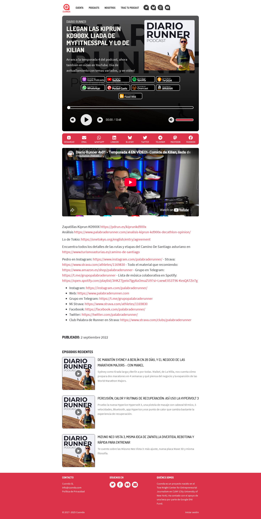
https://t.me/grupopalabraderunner (89, 275)
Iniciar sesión (192, 512)
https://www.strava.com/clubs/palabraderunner (155, 320)
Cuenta (79, 7)
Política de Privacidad (73, 491)
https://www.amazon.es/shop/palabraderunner (97, 270)
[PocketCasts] (118, 88)
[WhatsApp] (93, 88)
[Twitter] (146, 7)
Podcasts (94, 7)
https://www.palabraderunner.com (103, 293)
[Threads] (160, 7)
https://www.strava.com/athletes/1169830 (93, 264)
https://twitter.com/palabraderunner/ (110, 314)
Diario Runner (76, 22)
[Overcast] (143, 88)
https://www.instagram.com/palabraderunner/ (127, 259)
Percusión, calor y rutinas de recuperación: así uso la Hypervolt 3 (148, 398)
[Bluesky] (153, 7)
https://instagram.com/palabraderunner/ (116, 288)
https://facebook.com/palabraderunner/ (115, 309)
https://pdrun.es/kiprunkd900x (123, 226)
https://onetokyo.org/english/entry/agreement (116, 239)
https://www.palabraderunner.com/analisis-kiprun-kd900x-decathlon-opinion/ (132, 232)
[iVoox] (168, 79)
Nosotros (110, 7)
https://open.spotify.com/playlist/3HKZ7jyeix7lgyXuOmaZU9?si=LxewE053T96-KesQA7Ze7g (130, 280)
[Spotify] (143, 79)
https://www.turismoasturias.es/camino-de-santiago (101, 252)
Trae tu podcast (130, 7)
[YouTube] (167, 7)
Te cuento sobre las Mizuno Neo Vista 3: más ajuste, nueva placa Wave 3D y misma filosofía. (146, 451)
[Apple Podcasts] (93, 79)
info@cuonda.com (71, 487)
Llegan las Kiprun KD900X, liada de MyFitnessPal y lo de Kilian (97, 39)
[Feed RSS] (130, 96)
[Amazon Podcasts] (168, 88)
